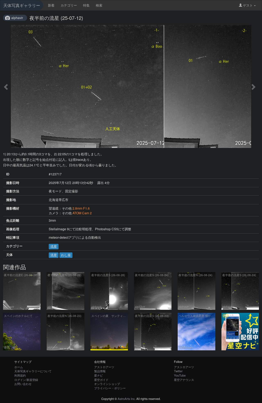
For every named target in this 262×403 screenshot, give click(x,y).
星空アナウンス (184, 379)
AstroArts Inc (126, 398)
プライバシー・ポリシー (110, 388)
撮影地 (11, 200)
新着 (51, 5)
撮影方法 (12, 191)
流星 (53, 246)
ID (7, 174)
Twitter (178, 371)
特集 (86, 5)
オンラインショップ (107, 383)
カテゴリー (69, 5)
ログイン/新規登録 (26, 379)
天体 (9, 254)
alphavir (17, 17)
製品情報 (100, 371)
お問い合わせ (23, 383)
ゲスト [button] (248, 5)
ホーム (18, 367)
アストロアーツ (104, 367)
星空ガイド (101, 379)
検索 (99, 5)
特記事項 (12, 237)
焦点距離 (12, 220)
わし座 (66, 255)
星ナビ (98, 375)
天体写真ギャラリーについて (33, 371)
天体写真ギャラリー (21, 5)
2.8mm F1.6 (81, 208)
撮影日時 (12, 182)
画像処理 (12, 229)
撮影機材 (12, 208)
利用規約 (20, 375)
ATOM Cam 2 (82, 213)
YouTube (180, 375)
